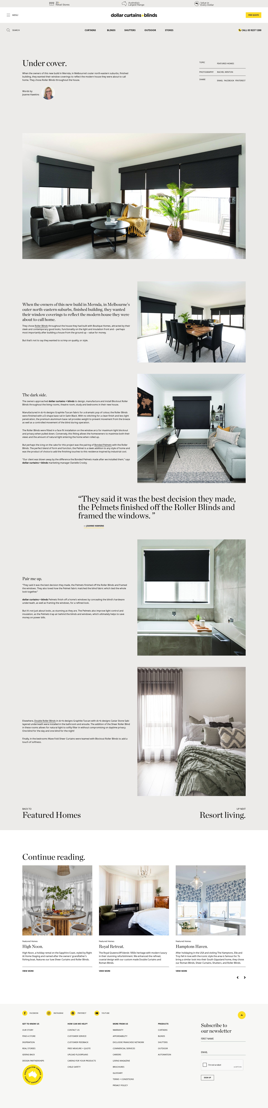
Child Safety (74, 1066)
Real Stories (28, 1048)
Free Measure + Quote (79, 1048)
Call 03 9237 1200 (251, 30)
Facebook (229, 80)
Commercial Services (124, 1048)
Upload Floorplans (78, 1054)
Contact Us (74, 1030)
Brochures (118, 1066)
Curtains (90, 30)
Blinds (111, 30)
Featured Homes (225, 63)
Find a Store (28, 1036)
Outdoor (150, 30)
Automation (164, 1054)
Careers (117, 1054)
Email (220, 80)
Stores (169, 30)
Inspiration (28, 1042)
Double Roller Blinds (45, 720)
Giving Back (28, 1054)
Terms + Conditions (123, 1079)
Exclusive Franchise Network (128, 1042)
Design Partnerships (33, 1060)
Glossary (118, 1073)
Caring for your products (82, 1060)
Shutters (130, 30)
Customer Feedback (78, 1042)
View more (28, 971)
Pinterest (240, 80)
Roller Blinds (41, 325)
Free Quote (253, 15)
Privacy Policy (120, 1085)
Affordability (120, 1036)
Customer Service (77, 1036)
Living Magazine (121, 1060)
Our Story (27, 1030)
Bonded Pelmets (103, 444)
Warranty (118, 1030)
